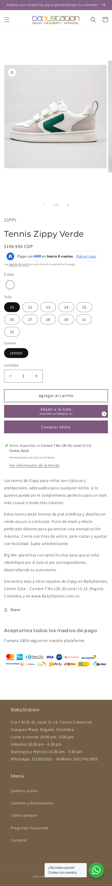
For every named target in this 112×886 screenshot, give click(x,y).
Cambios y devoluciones (32, 803)
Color (9, 274)
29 (12, 307)
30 (66, 319)
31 (84, 319)
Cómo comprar (24, 815)
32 (12, 331)
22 (30, 307)
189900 (16, 353)
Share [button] (15, 609)
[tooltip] (104, 413)
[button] (7, 20)
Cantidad (11, 365)
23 (48, 307)
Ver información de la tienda (35, 465)
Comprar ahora (56, 426)
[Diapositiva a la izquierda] (44, 205)
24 (66, 307)
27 (30, 319)
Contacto (19, 840)
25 (84, 307)
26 (12, 319)
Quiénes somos (24, 790)
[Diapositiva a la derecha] (68, 205)
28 (48, 319)
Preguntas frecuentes (30, 827)
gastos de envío (19, 264)
